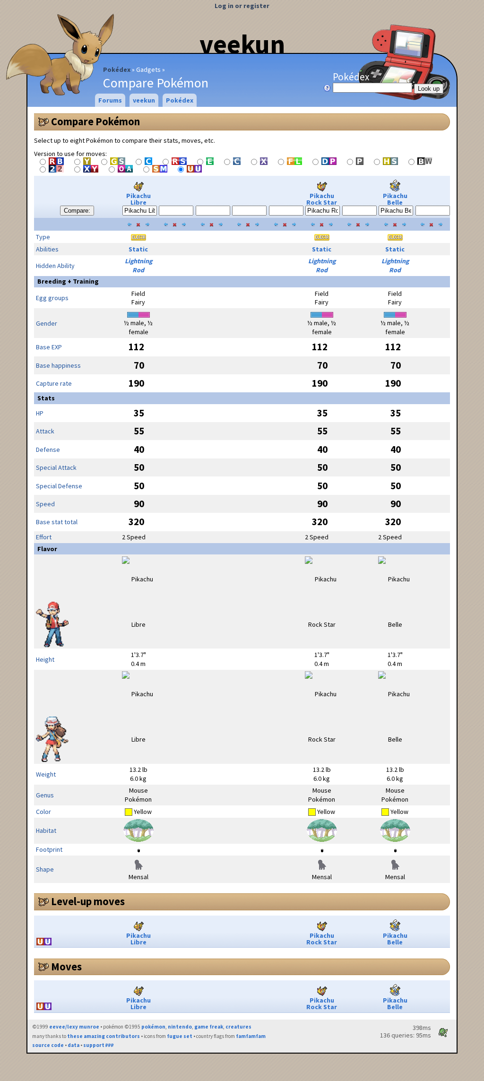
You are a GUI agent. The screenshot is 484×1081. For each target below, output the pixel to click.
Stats (46, 398)
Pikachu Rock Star (321, 199)
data (73, 1045)
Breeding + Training (68, 281)
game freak (208, 1026)
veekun (242, 44)
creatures (238, 1026)
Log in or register (242, 5)
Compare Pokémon (95, 121)
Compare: (77, 210)
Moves (66, 966)
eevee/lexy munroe (74, 1026)
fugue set (179, 1036)
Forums (110, 100)
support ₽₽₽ (98, 1045)
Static (138, 249)
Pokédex (116, 69)
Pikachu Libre (138, 199)
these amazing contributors (103, 1036)
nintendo (180, 1026)
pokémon (153, 1026)
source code (48, 1045)
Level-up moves (88, 901)
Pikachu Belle (395, 199)
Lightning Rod (138, 265)
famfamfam (251, 1036)
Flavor (47, 549)
